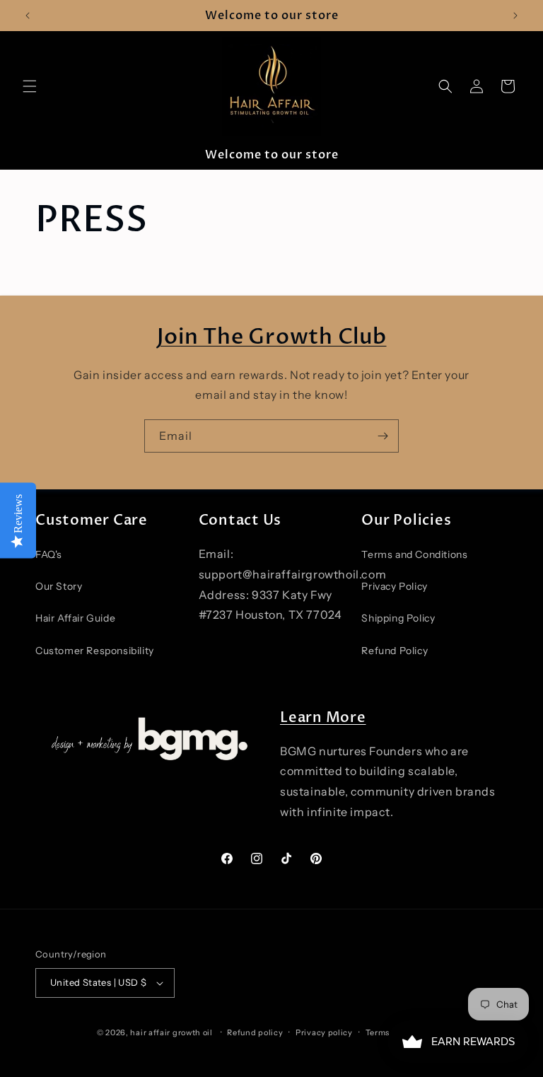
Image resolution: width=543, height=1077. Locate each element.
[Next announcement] (515, 15)
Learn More (323, 717)
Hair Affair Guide (75, 618)
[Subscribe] (382, 436)
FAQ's (48, 554)
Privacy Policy (394, 586)
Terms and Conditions (414, 554)
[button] (29, 86)
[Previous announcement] (27, 15)
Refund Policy (394, 650)
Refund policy (255, 1032)
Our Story (58, 586)
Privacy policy (324, 1032)
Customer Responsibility (94, 650)
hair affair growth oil (171, 1032)
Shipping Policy (398, 618)
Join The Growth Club (272, 336)
